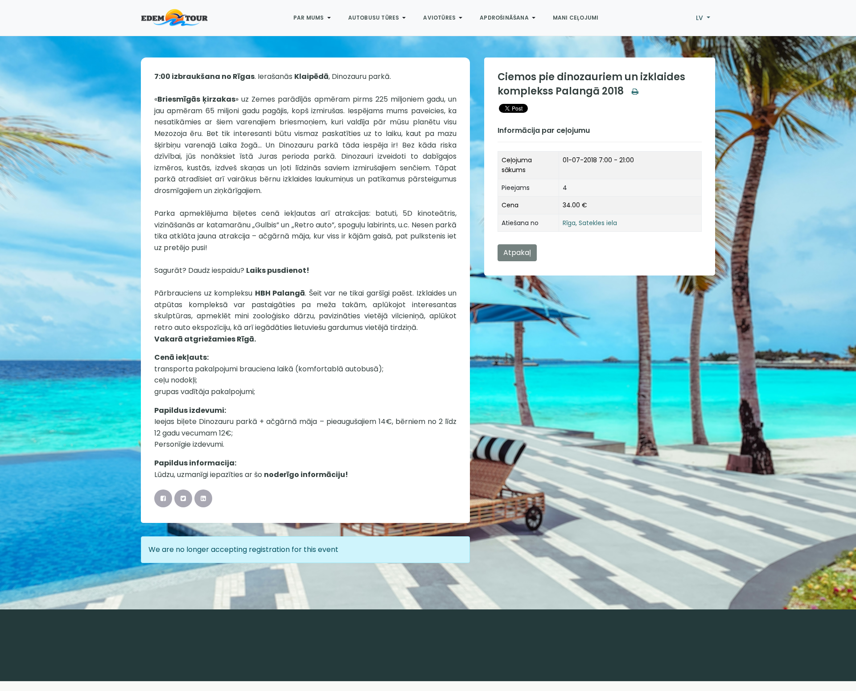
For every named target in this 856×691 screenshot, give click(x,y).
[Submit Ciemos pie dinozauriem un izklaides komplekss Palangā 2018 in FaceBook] (163, 498)
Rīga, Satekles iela (590, 222)
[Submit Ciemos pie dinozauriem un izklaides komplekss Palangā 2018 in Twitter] (183, 498)
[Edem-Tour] (174, 18)
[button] (313, 18)
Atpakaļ (517, 252)
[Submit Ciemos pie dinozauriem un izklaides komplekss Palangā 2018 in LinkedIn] (203, 498)
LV (700, 17)
